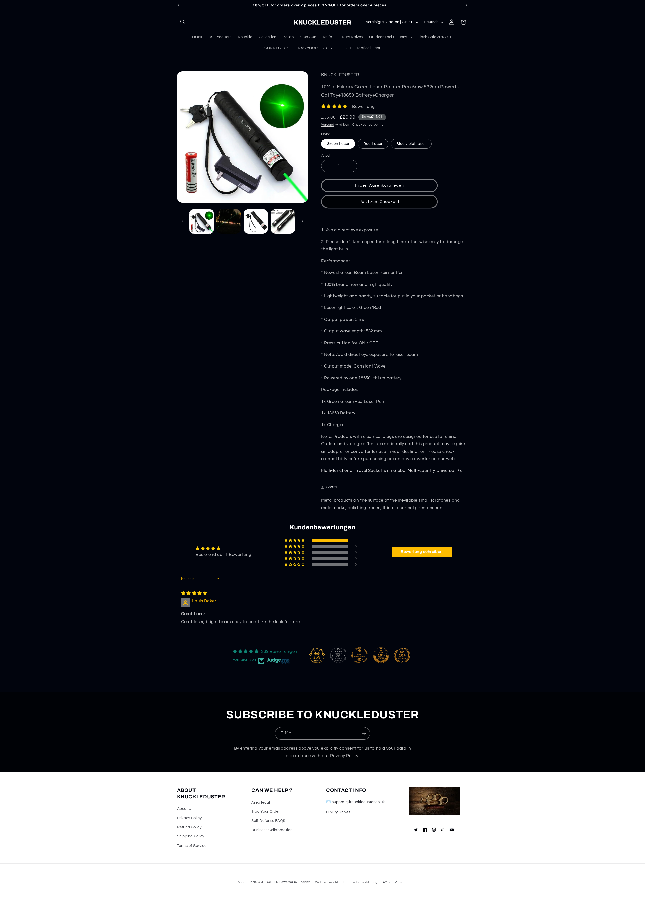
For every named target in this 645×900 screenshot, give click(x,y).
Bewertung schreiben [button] (422, 552)
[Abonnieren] (364, 733)
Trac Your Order (265, 811)
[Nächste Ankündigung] (466, 5)
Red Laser (372, 144)
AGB (386, 882)
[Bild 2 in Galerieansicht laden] (228, 221)
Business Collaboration (272, 830)
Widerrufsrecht (326, 882)
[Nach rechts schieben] (302, 221)
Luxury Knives (338, 812)
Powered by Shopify (294, 882)
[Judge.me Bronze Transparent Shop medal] (359, 655)
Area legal (260, 802)
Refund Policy (189, 827)
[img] (194, 593)
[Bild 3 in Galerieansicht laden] (256, 221)
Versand (327, 124)
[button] (183, 22)
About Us (185, 809)
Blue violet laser (411, 144)
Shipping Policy (190, 836)
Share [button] (331, 487)
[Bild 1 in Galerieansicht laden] (201, 221)
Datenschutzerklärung (360, 882)
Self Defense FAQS (268, 821)
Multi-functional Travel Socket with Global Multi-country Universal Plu (392, 470)
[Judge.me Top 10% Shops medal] (381, 655)
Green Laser (338, 144)
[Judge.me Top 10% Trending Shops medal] (402, 655)
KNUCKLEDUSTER (264, 882)
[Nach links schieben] (182, 221)
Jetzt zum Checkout (379, 202)
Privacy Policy (189, 818)
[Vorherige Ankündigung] (178, 5)
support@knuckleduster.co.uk (358, 802)
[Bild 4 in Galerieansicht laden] (283, 221)
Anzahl (327, 155)
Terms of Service (192, 846)
